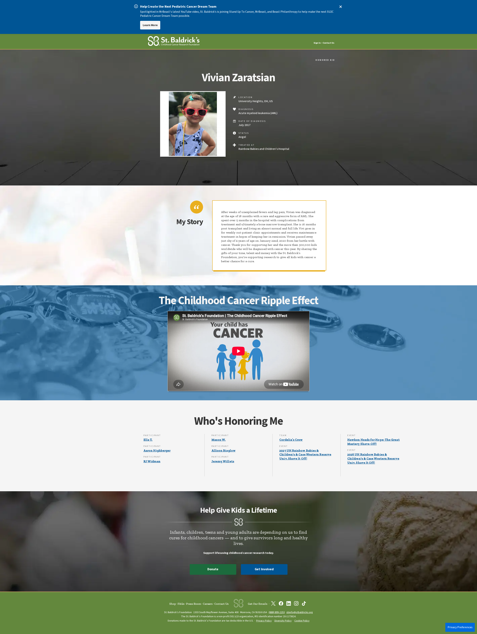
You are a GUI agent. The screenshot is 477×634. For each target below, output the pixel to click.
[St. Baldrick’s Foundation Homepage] (173, 41)
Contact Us (328, 43)
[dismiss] (340, 6)
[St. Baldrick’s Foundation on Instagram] (296, 604)
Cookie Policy (301, 621)
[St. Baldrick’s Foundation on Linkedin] (288, 604)
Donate (212, 569)
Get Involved (264, 569)
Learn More (150, 25)
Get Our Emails (257, 603)
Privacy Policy (264, 621)
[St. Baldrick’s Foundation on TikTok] (304, 604)
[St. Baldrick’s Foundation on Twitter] (273, 604)
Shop (172, 603)
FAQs (181, 603)
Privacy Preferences (460, 627)
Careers (208, 603)
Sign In (317, 43)
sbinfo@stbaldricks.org (299, 612)
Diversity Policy (283, 621)
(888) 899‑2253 (277, 612)
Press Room (193, 603)
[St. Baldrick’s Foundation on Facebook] (281, 604)
